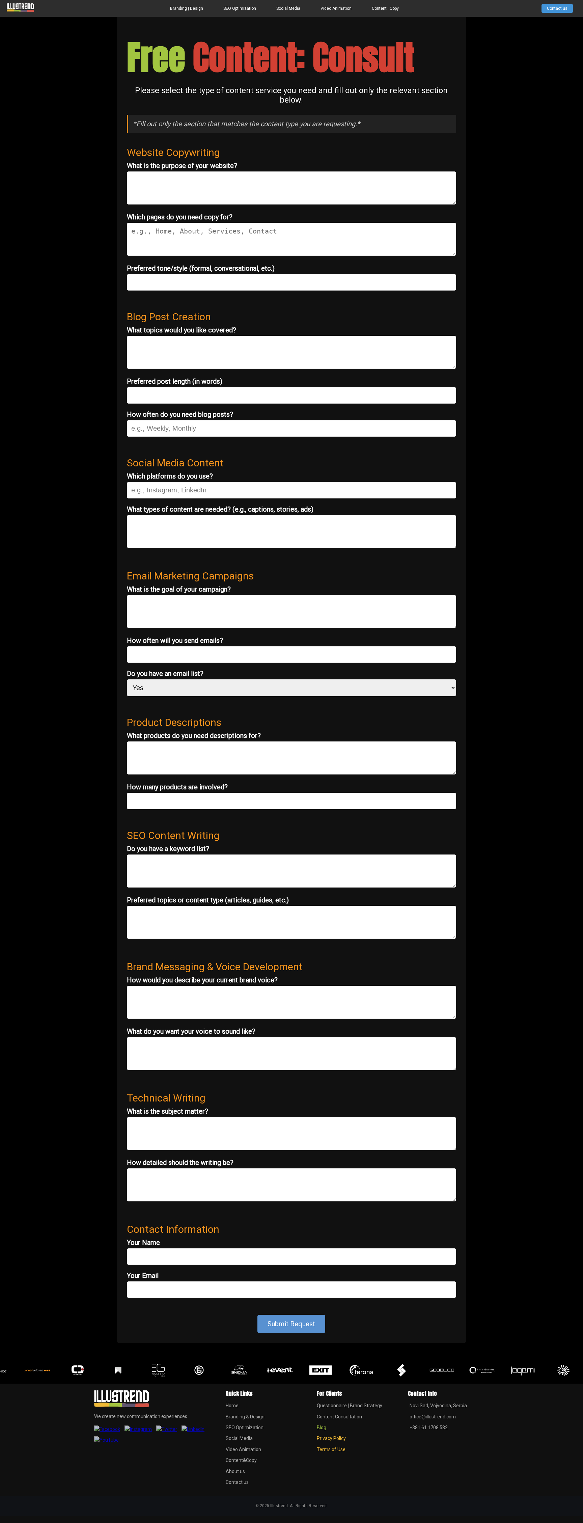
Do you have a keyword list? (168, 849)
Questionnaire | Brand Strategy (349, 1405)
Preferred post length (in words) (174, 381)
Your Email (143, 1276)
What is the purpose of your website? (182, 166)
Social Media (288, 8)
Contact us (557, 8)
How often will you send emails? (175, 640)
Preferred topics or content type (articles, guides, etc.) (208, 900)
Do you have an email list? (165, 674)
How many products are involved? (177, 787)
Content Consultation (339, 1416)
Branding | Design (186, 8)
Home (232, 1405)
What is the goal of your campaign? (179, 589)
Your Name (143, 1243)
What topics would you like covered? (181, 330)
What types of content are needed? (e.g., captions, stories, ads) (220, 509)
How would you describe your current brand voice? (202, 980)
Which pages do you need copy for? (179, 217)
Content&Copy (241, 1460)
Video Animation (336, 8)
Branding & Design (245, 1416)
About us (235, 1471)
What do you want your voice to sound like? (191, 1031)
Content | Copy (385, 8)
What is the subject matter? (167, 1111)
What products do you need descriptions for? (194, 736)
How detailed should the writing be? (180, 1163)
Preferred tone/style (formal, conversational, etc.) (201, 268)
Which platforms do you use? (170, 476)
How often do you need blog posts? (180, 414)
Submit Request (291, 1324)
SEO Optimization (239, 8)
